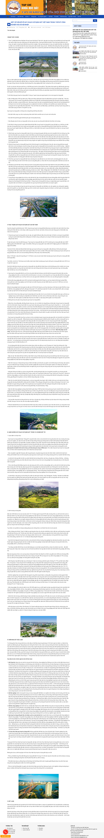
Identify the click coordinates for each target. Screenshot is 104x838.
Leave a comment (37, 27)
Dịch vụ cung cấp (11, 831)
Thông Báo (41, 826)
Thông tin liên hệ (11, 833)
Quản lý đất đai (26, 829)
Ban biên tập (20, 16)
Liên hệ (79, 16)
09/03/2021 (82, 53)
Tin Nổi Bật (25, 826)
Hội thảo (51, 16)
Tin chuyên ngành (42, 16)
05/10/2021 (82, 60)
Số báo (27, 16)
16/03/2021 (82, 71)
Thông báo (33, 16)
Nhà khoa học (63, 16)
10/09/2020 (82, 47)
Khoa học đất (26, 828)
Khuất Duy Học (12, 27)
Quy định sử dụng (11, 829)
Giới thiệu (13, 16)
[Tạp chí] (52, 7)
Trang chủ (8, 16)
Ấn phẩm (56, 16)
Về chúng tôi (10, 828)
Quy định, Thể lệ (72, 16)
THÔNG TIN (9, 826)
